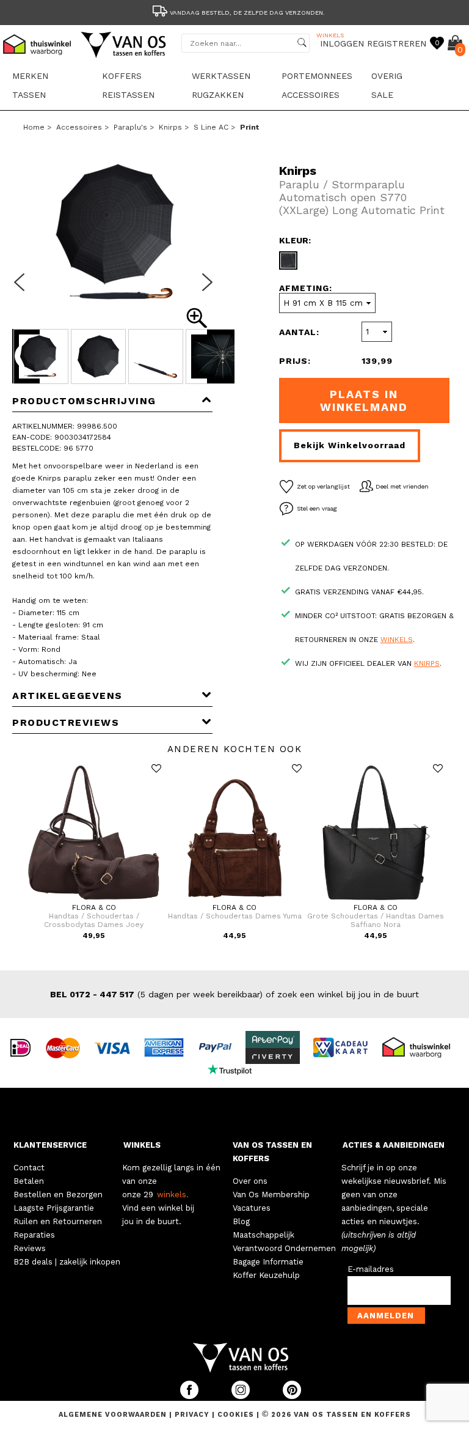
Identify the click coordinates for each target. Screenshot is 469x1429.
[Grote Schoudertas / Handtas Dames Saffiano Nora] (375, 900)
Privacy (193, 1415)
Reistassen (128, 95)
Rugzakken (218, 95)
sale (382, 95)
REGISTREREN (396, 43)
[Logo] (124, 56)
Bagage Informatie (268, 1261)
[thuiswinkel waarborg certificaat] (421, 1047)
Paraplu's (130, 127)
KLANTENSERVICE (50, 1145)
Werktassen (221, 76)
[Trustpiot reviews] (235, 1069)
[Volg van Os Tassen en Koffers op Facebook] (190, 1396)
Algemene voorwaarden (114, 1415)
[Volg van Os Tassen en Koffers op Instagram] (241, 1396)
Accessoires (311, 95)
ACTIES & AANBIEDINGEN (394, 1145)
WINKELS (142, 1145)
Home (34, 127)
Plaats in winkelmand (364, 400)
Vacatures (252, 1208)
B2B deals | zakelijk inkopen (66, 1261)
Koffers (122, 76)
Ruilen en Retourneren (57, 1221)
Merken (30, 76)
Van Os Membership (271, 1194)
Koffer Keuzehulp (266, 1275)
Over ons (250, 1181)
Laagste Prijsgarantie (53, 1208)
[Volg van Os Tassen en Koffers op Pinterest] (291, 1396)
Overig (386, 76)
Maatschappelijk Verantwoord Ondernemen (284, 1241)
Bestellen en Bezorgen (58, 1194)
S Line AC (211, 127)
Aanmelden (385, 1315)
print (249, 127)
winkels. (173, 1194)
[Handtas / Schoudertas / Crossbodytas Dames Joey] (93, 900)
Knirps (170, 127)
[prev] (23, 290)
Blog (241, 1221)
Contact (29, 1167)
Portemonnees (317, 76)
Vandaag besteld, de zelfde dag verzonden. (247, 12)
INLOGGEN (342, 43)
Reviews (29, 1248)
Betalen (28, 1181)
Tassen (29, 95)
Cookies (235, 1415)
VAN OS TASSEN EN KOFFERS (272, 1151)
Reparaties (34, 1234)
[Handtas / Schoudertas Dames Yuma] (234, 900)
